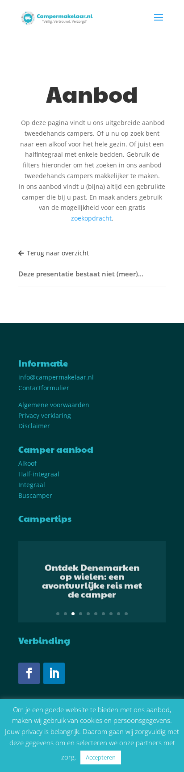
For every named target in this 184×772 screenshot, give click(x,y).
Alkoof (27, 463)
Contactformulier (43, 388)
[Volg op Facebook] (29, 673)
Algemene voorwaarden (53, 405)
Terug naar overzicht (58, 253)
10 (126, 613)
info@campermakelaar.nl (56, 377)
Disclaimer (34, 425)
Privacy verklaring (44, 415)
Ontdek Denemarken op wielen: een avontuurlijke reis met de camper (92, 579)
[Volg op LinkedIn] (54, 673)
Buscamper (35, 495)
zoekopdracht (91, 218)
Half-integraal (38, 474)
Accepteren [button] (101, 757)
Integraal (31, 484)
